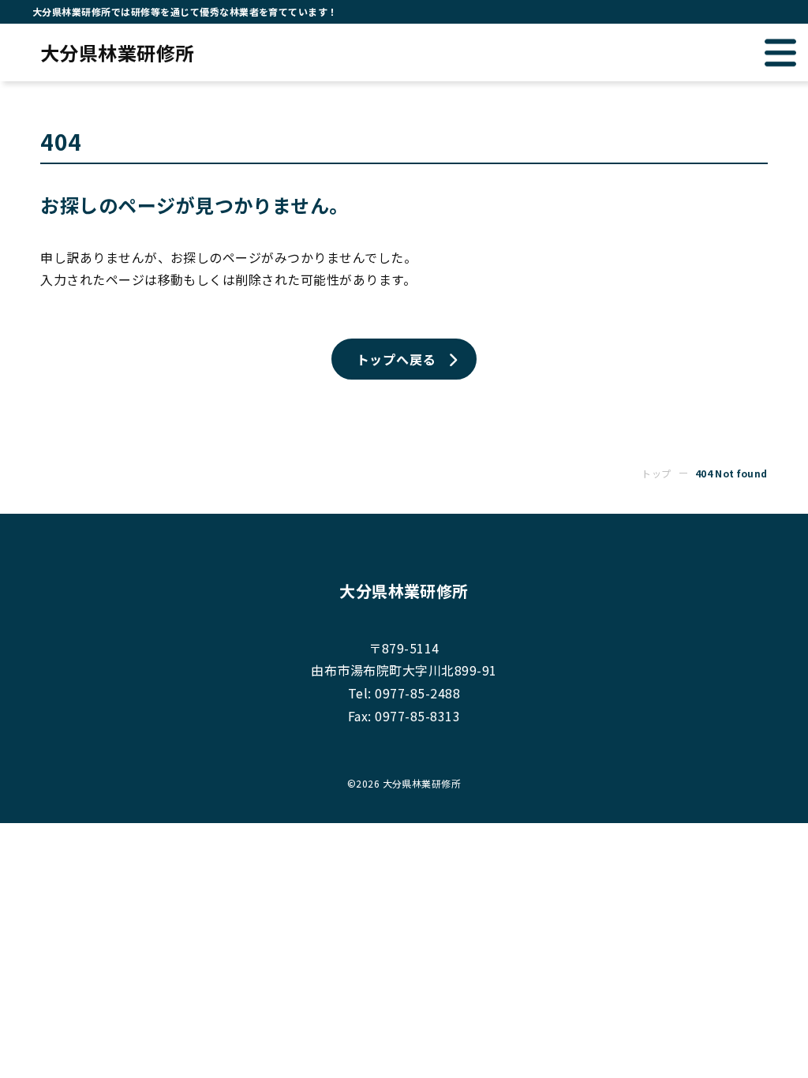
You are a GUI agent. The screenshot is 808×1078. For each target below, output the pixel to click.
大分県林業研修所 (117, 52)
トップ (656, 473)
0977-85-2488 (417, 692)
